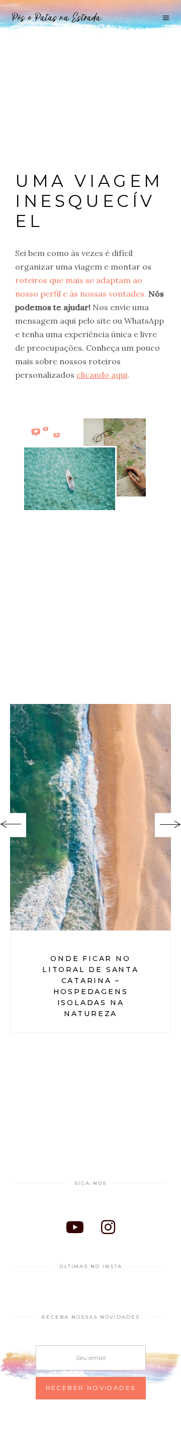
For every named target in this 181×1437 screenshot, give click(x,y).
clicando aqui (101, 375)
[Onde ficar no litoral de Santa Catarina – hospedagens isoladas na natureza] (90, 817)
